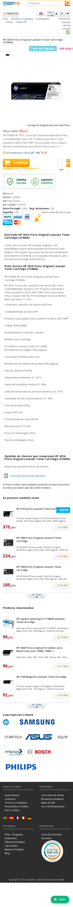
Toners (9, 22)
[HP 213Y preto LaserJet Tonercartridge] (8, 514)
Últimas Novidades (15, 842)
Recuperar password (52, 799)
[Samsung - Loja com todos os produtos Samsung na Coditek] (37, 722)
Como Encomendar (51, 834)
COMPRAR (20, 163)
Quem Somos (12, 795)
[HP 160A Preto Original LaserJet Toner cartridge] (8, 543)
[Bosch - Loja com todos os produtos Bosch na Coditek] (39, 752)
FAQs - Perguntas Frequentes (14, 836)
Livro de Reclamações (52, 806)
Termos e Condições (16, 802)
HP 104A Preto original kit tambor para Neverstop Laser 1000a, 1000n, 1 (39, 649)
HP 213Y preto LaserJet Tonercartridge (39, 508)
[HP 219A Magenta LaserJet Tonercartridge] (8, 682)
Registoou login (51, 13)
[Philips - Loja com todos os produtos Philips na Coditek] (21, 767)
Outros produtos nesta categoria (27, 475)
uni (61, 169)
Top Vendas (11, 845)
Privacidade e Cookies (16, 806)
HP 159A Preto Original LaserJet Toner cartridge (38, 568)
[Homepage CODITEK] (12, 3)
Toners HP (21, 22)
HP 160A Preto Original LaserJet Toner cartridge (38, 539)
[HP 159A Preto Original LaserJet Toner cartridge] (8, 572)
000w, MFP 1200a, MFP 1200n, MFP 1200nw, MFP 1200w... (42, 657)
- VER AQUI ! (52, 48)
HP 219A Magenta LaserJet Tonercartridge (41, 676)
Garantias (46, 838)
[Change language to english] (41, 13)
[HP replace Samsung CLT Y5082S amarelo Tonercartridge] (8, 624)
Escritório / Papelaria (22, 18)
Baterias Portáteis (14, 849)
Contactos (10, 799)
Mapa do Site (48, 802)
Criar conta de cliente (52, 795)
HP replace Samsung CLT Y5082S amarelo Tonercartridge (40, 620)
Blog (7, 853)
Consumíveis (42, 18)
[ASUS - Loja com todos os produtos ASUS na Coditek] (39, 737)
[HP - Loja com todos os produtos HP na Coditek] (10, 722)
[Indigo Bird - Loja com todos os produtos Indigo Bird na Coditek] (14, 752)
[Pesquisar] (67, 3)
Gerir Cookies (12, 810)
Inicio (5, 18)
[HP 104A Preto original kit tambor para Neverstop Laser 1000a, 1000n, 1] (8, 653)
